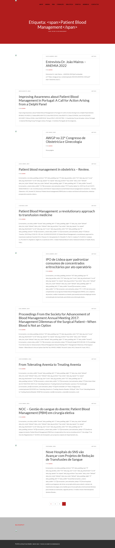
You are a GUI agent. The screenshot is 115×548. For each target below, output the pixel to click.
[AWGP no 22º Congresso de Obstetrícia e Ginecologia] (28, 144)
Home (49, 31)
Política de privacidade (23, 544)
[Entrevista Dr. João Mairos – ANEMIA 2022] (28, 68)
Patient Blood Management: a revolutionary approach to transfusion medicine (57, 213)
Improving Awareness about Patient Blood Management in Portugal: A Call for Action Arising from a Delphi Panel (54, 100)
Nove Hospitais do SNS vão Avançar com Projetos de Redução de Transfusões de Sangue (70, 455)
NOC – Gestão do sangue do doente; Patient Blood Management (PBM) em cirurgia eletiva (54, 411)
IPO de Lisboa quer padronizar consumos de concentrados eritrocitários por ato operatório (68, 263)
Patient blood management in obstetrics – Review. (54, 169)
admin (50, 69)
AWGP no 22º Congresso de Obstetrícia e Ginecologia (65, 140)
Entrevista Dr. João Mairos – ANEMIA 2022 (66, 64)
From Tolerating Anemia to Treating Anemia (50, 364)
